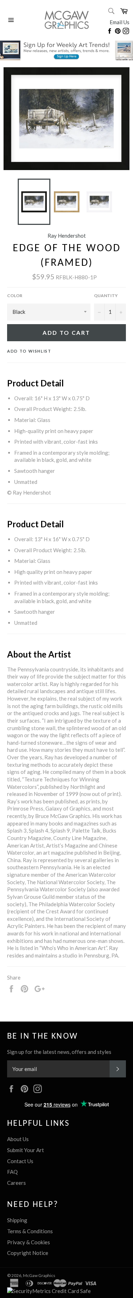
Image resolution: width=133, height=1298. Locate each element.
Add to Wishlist (29, 351)
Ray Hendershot (67, 235)
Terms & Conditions (30, 1231)
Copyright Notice (27, 1253)
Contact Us (20, 1161)
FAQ (12, 1171)
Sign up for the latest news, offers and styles (59, 1052)
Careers (16, 1183)
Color (14, 295)
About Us (18, 1139)
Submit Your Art (25, 1150)
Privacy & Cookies (28, 1242)
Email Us (119, 22)
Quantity (106, 295)
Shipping (17, 1220)
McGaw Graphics (39, 1275)
